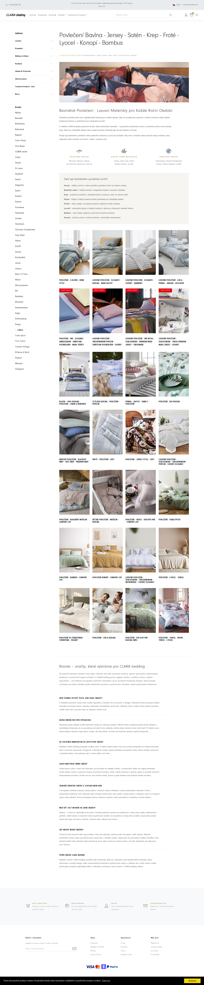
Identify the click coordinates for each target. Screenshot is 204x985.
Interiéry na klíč (126, 955)
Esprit (17, 191)
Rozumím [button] (192, 981)
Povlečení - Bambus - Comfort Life (73, 578)
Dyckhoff (19, 174)
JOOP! (18, 246)
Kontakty (124, 947)
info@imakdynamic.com (158, 903)
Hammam (19, 224)
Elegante (19, 185)
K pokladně (155, 955)
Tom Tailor (20, 341)
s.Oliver (20, 330)
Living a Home (95, 955)
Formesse (19, 207)
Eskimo (18, 202)
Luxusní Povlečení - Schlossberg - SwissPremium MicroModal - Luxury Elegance (139, 579)
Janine (18, 252)
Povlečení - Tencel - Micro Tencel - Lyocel (171, 639)
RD (16, 291)
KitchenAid (20, 257)
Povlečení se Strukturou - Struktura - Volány (71, 639)
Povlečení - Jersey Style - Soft (139, 459)
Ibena (18, 241)
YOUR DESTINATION (190, 5)
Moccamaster (21, 285)
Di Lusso (19, 168)
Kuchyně (52, 15)
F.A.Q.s (123, 951)
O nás (123, 943)
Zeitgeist (19, 369)
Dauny (18, 163)
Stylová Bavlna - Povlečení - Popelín (106, 402)
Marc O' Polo (21, 274)
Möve (17, 280)
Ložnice (32, 15)
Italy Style (20, 235)
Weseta (19, 363)
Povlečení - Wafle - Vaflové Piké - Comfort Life (140, 520)
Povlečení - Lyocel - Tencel (171, 577)
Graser (18, 218)
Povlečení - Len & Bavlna (104, 638)
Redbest (19, 296)
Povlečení (94, 943)
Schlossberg (20, 319)
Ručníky (93, 951)
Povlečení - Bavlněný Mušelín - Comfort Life (73, 520)
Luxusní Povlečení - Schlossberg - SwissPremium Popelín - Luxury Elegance (172, 461)
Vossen (18, 358)
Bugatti (18, 135)
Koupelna (42, 15)
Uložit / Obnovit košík (39, 903)
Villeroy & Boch (22, 352)
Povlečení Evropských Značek (70, 55)
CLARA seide (21, 152)
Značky (61, 15)
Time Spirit (20, 336)
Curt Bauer (20, 146)
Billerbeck (20, 124)
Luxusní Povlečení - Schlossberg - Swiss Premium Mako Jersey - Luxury (172, 341)
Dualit (18, 179)
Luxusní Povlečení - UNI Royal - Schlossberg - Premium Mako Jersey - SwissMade (140, 341)
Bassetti (19, 118)
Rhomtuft (19, 302)
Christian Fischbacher (25, 230)
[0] (191, 15)
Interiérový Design (76, 15)
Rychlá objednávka (77, 903)
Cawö (17, 157)
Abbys (18, 113)
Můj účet (114, 903)
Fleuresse (19, 213)
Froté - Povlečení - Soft (103, 459)
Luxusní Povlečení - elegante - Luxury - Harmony (139, 281)
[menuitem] (33, 41)
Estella (18, 196)
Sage (17, 313)
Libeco (18, 269)
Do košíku (154, 951)
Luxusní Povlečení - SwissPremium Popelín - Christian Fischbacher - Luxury (107, 341)
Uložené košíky (156, 947)
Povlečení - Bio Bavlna (169, 401)
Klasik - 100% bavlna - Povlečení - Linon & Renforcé (72, 402)
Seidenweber (21, 308)
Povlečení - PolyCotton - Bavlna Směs (137, 639)
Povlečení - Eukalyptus (169, 519)
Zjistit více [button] (106, 981)
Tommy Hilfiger (22, 347)
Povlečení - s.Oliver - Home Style (71, 281)
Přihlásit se (155, 943)
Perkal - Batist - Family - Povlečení (137, 402)
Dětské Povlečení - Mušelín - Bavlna (105, 520)
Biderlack (19, 129)
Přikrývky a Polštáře (97, 947)
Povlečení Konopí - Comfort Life (107, 577)
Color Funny (20, 140)
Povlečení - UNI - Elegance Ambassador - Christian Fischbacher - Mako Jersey (71, 341)
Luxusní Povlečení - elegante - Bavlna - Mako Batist (106, 281)
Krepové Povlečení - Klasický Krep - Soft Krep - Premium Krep (73, 460)
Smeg (17, 324)
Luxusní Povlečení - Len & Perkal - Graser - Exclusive (171, 281)
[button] (33, 40)
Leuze (18, 263)
